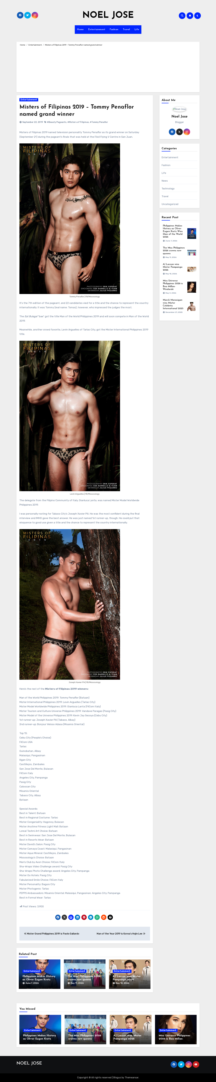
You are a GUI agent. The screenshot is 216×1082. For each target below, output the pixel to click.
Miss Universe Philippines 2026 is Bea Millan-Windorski (174, 1038)
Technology (168, 188)
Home (80, 29)
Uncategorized (170, 204)
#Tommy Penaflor (99, 122)
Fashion (114, 29)
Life (136, 29)
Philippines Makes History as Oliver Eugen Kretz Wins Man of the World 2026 (173, 231)
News (165, 180)
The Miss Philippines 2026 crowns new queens (174, 251)
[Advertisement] (108, 68)
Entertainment (96, 29)
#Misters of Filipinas (78, 122)
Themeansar (131, 1077)
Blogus (117, 1077)
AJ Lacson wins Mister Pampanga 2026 (172, 267)
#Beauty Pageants (56, 122)
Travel (126, 29)
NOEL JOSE (108, 15)
